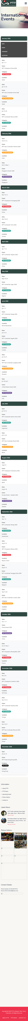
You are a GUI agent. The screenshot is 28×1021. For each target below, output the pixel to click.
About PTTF (5, 788)
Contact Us (5, 800)
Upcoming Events (6, 794)
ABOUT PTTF (5, 1018)
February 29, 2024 (11, 824)
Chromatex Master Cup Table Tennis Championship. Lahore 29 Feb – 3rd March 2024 (17, 820)
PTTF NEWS (14, 1018)
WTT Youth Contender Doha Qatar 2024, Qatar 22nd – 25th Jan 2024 (16, 812)
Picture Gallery (6, 797)
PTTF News (5, 791)
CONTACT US (22, 1018)
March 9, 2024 (11, 815)
